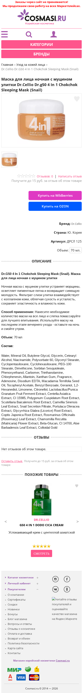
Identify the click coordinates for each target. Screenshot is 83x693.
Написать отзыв (70, 176)
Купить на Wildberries (55, 195)
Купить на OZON (55, 206)
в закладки (77, 485)
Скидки (12, 604)
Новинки (14, 609)
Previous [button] (5, 521)
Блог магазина (17, 619)
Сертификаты (17, 599)
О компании (16, 595)
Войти (53, 35)
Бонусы (13, 614)
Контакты (14, 653)
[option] (41, 520)
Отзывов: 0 (45, 176)
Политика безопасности (23, 643)
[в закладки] (77, 99)
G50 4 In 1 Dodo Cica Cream (41, 522)
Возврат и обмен (19, 638)
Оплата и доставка (20, 633)
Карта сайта (15, 648)
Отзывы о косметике (21, 629)
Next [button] (77, 521)
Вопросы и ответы (20, 624)
